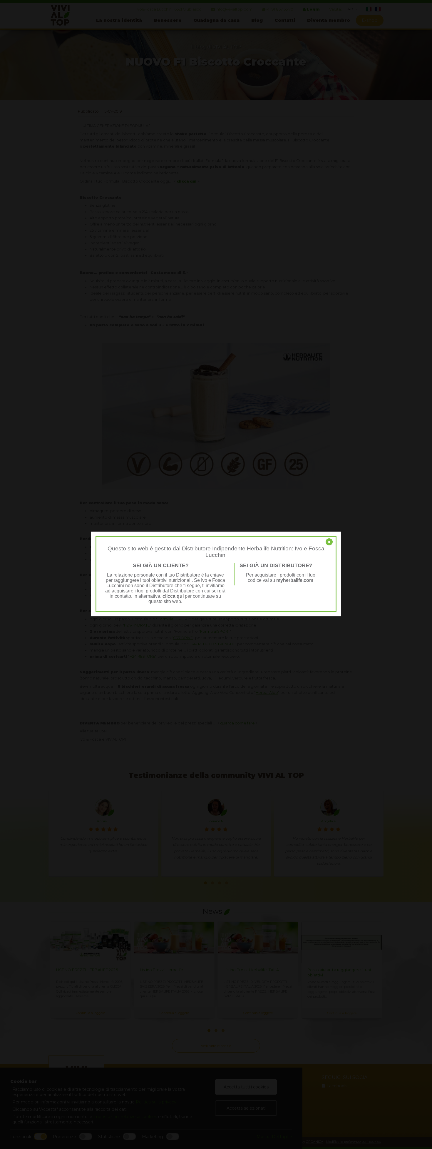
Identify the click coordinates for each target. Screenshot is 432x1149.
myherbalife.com (294, 580)
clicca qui (173, 596)
